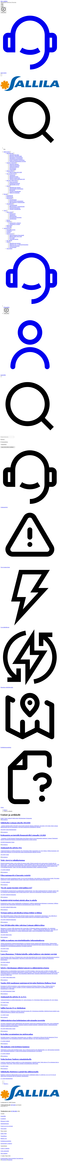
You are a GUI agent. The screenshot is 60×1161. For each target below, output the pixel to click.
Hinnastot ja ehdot (5, 1121)
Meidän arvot (4, 1138)
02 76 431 (13, 1105)
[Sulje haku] (1, 376)
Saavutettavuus (19, 1158)
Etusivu (5, 810)
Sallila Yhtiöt (4, 1133)
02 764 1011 (14, 1111)
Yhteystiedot (3, 1128)
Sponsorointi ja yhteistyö (6, 1143)
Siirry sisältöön (4, 1)
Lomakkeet (3, 1118)
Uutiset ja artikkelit (5, 1148)
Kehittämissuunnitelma (6, 1141)
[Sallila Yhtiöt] (30, 90)
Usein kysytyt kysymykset (7, 1126)
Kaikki (2, 818)
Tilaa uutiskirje (4, 1153)
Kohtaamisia (29, 818)
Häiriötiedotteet (22, 818)
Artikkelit (10, 818)
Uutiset (5, 818)
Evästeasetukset (4, 1158)
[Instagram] (9, 1159)
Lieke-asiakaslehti (5, 1151)
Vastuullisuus (4, 1136)
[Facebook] (4, 1159)
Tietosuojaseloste (12, 1158)
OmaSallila (3, 1116)
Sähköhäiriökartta (5, 1123)
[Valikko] (1, 75)
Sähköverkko (15, 818)
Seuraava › (6, 1083)
